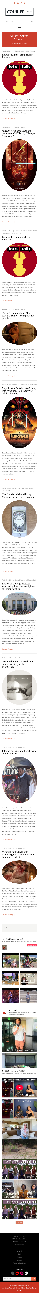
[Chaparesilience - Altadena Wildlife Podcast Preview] (19, 1149)
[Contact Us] (24, 3)
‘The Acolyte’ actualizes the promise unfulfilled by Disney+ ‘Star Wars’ (18, 133)
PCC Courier (25, 1285)
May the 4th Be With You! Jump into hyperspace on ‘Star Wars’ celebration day (19, 391)
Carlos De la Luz (16, 233)
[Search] (33, 1279)
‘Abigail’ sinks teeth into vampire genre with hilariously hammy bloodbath (18, 854)
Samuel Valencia (30, 51)
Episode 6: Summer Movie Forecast (16, 238)
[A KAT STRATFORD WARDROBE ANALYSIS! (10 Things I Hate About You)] (19, 1209)
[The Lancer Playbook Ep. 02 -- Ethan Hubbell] (19, 1108)
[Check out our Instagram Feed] (21, 3)
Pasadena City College (19, 1236)
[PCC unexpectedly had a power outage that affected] (19, 1034)
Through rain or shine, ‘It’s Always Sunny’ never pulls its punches (18, 316)
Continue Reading (7, 118)
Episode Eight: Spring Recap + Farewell (18, 56)
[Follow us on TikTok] (14, 3)
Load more (19, 1222)
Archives (19, 1260)
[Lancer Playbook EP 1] (19, 1189)
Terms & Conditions (19, 1263)
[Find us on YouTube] (18, 3)
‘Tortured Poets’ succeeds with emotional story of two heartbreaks (18, 664)
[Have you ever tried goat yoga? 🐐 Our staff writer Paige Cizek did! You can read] (10, 960)
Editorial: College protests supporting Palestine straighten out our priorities (18, 586)
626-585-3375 (19, 1244)
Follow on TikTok (32, 945)
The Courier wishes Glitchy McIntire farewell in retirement (18, 495)
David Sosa (18, 51)
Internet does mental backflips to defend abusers (19, 752)
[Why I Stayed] (19, 1129)
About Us (19, 1251)
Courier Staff (6, 491)
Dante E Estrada (32, 384)
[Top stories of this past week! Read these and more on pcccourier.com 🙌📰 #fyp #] (28, 995)
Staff (19, 1254)
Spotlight (19, 1257)
